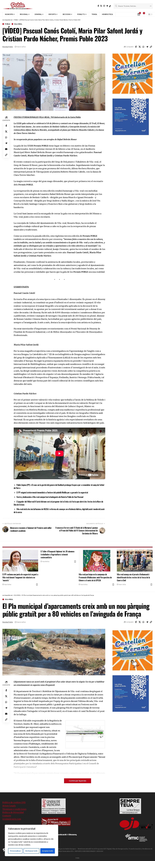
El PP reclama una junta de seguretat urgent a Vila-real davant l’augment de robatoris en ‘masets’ (20, 577)
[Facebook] (98, 6)
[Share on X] (139, 47)
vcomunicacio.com (11, 819)
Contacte (6, 815)
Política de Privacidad (13, 812)
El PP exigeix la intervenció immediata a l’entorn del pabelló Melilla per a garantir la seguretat (52, 492)
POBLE (7, 24)
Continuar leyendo (77, 781)
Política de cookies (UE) (14, 802)
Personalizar (15, 851)
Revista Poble (7, 47)
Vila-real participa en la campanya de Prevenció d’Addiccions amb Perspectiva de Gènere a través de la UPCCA (95, 577)
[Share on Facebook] (136, 47)
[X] (101, 6)
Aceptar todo (47, 851)
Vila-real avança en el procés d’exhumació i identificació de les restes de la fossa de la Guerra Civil (133, 577)
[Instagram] (104, 6)
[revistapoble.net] (17, 6)
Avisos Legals (9, 805)
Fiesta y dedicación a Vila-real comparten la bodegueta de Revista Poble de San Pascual (49, 496)
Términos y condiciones (14, 809)
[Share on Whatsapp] (143, 47)
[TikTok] (109, 6)
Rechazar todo (31, 851)
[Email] (6, 149)
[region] (31, 840)
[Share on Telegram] (147, 47)
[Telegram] (107, 6)
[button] (119, 14)
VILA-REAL (18, 24)
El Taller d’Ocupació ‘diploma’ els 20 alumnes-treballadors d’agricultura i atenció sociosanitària (58, 554)
